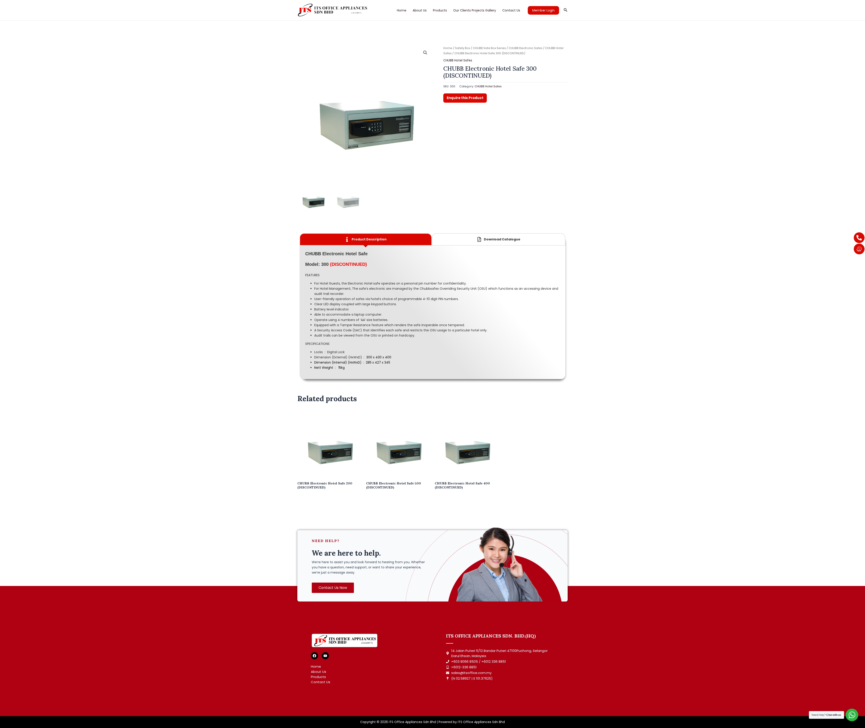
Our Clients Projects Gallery (474, 10)
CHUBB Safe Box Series (489, 48)
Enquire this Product (465, 97)
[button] (543, 10)
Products (440, 10)
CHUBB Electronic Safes (525, 48)
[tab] (366, 239)
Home (401, 10)
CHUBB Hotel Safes (457, 60)
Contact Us (511, 10)
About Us (420, 10)
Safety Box (462, 48)
